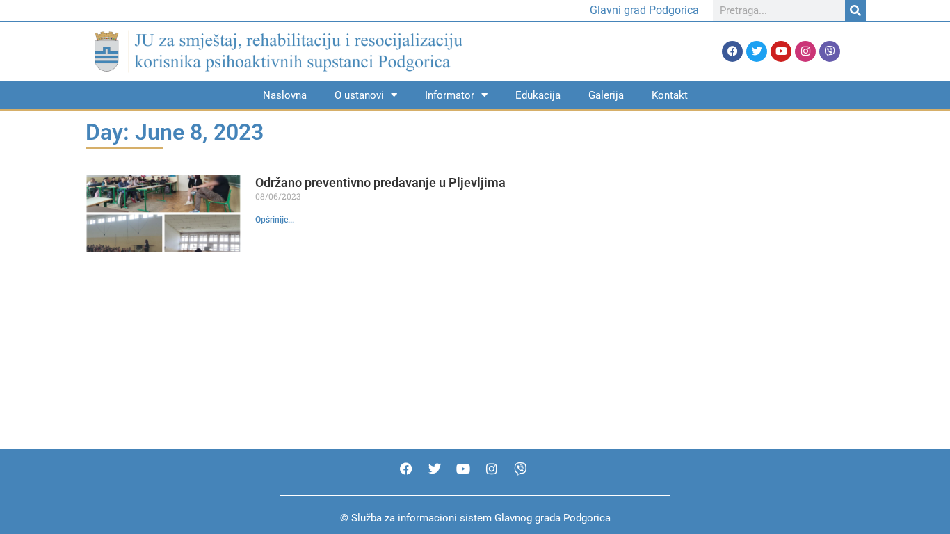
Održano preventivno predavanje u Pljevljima (380, 182)
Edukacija (538, 95)
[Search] (855, 10)
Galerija (606, 95)
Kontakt (670, 95)
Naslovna (285, 95)
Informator (449, 95)
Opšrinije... (274, 220)
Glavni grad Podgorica (644, 10)
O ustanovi (359, 95)
